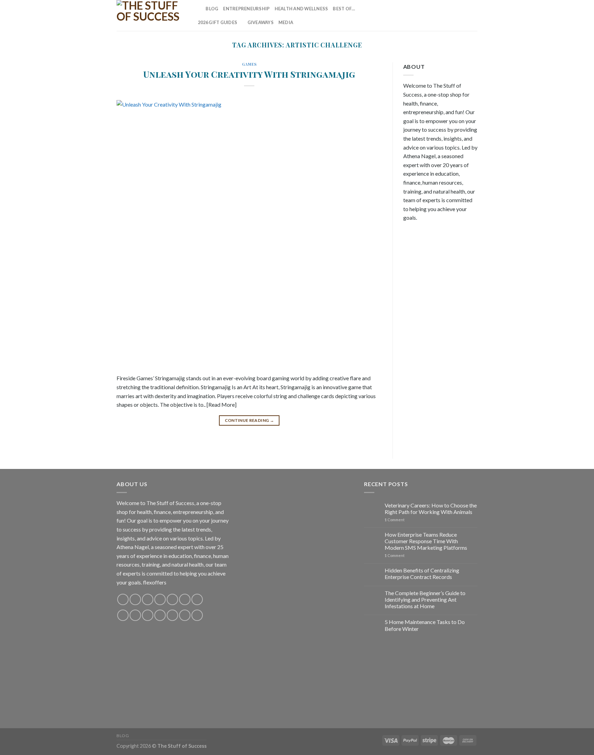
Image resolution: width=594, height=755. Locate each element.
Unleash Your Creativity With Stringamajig (249, 74)
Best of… (344, 8)
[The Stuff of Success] (151, 15)
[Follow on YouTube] (473, 15)
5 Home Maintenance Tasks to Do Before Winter (425, 625)
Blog (212, 8)
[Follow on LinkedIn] (464, 15)
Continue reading (249, 420)
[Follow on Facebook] (410, 15)
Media (285, 22)
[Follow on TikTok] (428, 15)
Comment (395, 519)
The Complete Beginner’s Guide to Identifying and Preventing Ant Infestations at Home (425, 599)
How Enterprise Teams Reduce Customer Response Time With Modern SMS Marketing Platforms (426, 541)
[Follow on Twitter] (437, 15)
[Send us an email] (446, 15)
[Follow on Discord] (197, 599)
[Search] (198, 8)
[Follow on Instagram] (419, 15)
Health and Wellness (301, 8)
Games (249, 64)
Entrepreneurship (246, 8)
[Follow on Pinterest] (455, 15)
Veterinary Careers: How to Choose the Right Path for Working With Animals (431, 508)
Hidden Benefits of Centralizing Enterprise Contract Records (422, 573)
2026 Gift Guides (217, 22)
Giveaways (261, 22)
